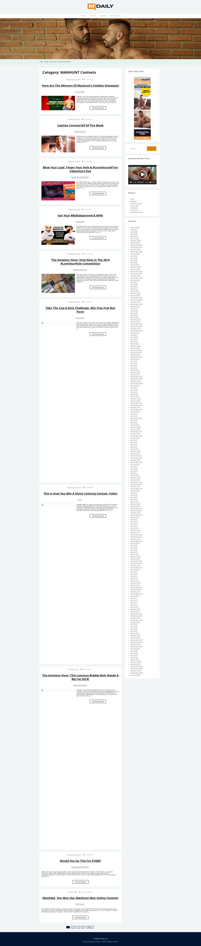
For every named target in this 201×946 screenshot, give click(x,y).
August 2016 (134, 464)
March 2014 (134, 528)
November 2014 (136, 510)
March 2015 (134, 502)
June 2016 (134, 469)
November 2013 (136, 537)
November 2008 (136, 668)
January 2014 (135, 532)
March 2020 (134, 396)
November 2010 (136, 616)
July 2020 (133, 388)
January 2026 (135, 243)
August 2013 (134, 543)
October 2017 (135, 434)
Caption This (79, 132)
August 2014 (135, 517)
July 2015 (133, 493)
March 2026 (134, 238)
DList (132, 199)
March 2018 (134, 425)
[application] (142, 174)
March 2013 (134, 554)
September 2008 (136, 673)
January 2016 (135, 480)
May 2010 (133, 629)
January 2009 (135, 664)
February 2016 (135, 477)
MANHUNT (80, 222)
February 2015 (135, 504)
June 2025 (134, 258)
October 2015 (135, 486)
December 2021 (136, 350)
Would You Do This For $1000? (80, 861)
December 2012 (136, 561)
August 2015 (134, 491)
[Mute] (150, 182)
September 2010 (136, 620)
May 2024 (134, 287)
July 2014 (133, 519)
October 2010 (135, 618)
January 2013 (135, 559)
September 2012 (136, 567)
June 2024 (134, 284)
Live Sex (83, 16)
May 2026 (133, 234)
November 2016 (136, 458)
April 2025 (133, 262)
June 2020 (134, 390)
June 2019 (134, 416)
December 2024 (136, 271)
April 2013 (133, 552)
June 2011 (133, 600)
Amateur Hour (79, 270)
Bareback (103, 16)
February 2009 (135, 662)
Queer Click (134, 206)
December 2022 (136, 324)
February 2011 (135, 609)
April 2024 (134, 289)
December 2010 (136, 614)
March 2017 (134, 449)
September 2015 (136, 488)
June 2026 (134, 232)
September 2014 (136, 515)
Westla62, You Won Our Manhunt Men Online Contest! (80, 898)
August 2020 (135, 385)
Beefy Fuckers (115, 16)
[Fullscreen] (154, 182)
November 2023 (136, 300)
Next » (90, 927)
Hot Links (80, 92)
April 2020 (134, 394)
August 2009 (135, 649)
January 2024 (135, 295)
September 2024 (136, 278)
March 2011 (134, 607)
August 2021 (134, 359)
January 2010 (135, 638)
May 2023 (133, 313)
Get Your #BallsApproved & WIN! (80, 215)
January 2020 (135, 401)
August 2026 (135, 227)
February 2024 (135, 293)
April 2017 (133, 447)
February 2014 (135, 530)
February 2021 (135, 372)
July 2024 (133, 282)
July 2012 (133, 572)
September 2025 (136, 251)
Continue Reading (99, 108)
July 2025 (133, 256)
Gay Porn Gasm (136, 203)
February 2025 (135, 267)
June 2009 (134, 653)
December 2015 (136, 482)
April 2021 (133, 368)
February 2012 (135, 583)
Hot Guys (93, 16)
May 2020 (134, 392)
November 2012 (136, 563)
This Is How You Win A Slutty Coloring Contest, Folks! (80, 493)
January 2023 (135, 322)
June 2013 (134, 548)
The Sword (134, 210)
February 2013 (135, 556)
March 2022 (134, 344)
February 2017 (135, 451)
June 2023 (134, 311)
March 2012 (134, 581)
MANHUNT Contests (80, 177)
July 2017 (133, 440)
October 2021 (135, 355)
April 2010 (133, 631)
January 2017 (135, 453)
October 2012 (135, 565)
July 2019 (133, 414)
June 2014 (134, 521)
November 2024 (136, 273)
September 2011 (136, 594)
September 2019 (136, 409)
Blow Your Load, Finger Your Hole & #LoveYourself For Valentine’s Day (80, 169)
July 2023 (133, 309)
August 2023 (135, 306)
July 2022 (133, 335)
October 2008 (135, 671)
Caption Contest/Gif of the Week (80, 125)
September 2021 (136, 357)
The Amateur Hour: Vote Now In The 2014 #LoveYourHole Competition (80, 261)
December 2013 (136, 535)
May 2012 (133, 576)
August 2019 (135, 412)
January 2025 (135, 269)
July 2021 (133, 361)
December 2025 (136, 245)
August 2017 (135, 438)
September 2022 (136, 330)
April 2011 (133, 605)
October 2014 (135, 513)
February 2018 (135, 427)
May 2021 (133, 366)
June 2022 (134, 337)
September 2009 (136, 646)
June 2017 (134, 442)
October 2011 (135, 592)
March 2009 (134, 660)
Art (79, 500)
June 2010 (134, 627)
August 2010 (135, 622)
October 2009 (135, 644)
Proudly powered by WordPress (91, 941)
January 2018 (135, 429)
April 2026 (133, 236)
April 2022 (133, 341)
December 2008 (136, 666)
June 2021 (134, 363)
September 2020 (136, 383)
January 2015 (135, 506)
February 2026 (135, 240)
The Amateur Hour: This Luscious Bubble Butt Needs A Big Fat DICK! (80, 677)
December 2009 (136, 640)
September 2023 (136, 304)
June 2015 (134, 495)
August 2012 (134, 570)
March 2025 (134, 265)
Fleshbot (133, 201)
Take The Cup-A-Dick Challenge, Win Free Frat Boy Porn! (80, 309)
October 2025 (135, 249)
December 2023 (136, 298)
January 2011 (135, 611)
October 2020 (135, 381)
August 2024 (135, 280)
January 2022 (135, 348)
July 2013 (133, 546)
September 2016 (136, 462)
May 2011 (133, 603)
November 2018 (136, 418)
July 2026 (133, 230)
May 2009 (134, 655)
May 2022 (133, 339)
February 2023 (135, 319)
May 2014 (133, 524)
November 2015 (136, 484)
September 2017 (136, 436)
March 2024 (134, 291)
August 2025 (135, 254)
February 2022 (135, 346)
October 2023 (135, 302)
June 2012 (134, 574)
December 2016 (136, 456)
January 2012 (135, 585)
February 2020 (135, 398)
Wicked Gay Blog (136, 212)
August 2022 (135, 333)
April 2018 (133, 423)
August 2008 (135, 675)
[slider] (141, 182)
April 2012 (133, 578)
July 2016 (133, 467)
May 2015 (133, 497)
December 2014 (136, 508)
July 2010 (133, 625)
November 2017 (136, 431)
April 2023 (133, 315)
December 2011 (136, 587)
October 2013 (135, 539)
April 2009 (134, 657)
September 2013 (136, 541)
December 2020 (136, 377)
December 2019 (136, 403)
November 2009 (136, 642)
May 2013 (133, 550)
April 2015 (133, 499)
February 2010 (135, 635)
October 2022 (135, 328)
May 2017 (133, 445)
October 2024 (135, 276)
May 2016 (133, 471)
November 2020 (136, 379)
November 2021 (136, 352)
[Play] (131, 182)
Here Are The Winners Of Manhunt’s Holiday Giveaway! (80, 85)
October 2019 (135, 407)
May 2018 (133, 420)
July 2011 (133, 598)
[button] (142, 174)
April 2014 (133, 526)
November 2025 (136, 247)
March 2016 (134, 475)
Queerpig (133, 208)
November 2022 (136, 326)
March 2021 (134, 370)
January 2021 (135, 374)
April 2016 (133, 473)
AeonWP (115, 941)
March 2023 (134, 317)
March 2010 (134, 633)
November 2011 (136, 589)
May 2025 (133, 260)
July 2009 (133, 651)
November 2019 (136, 405)
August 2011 (134, 596)
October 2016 (135, 460)
